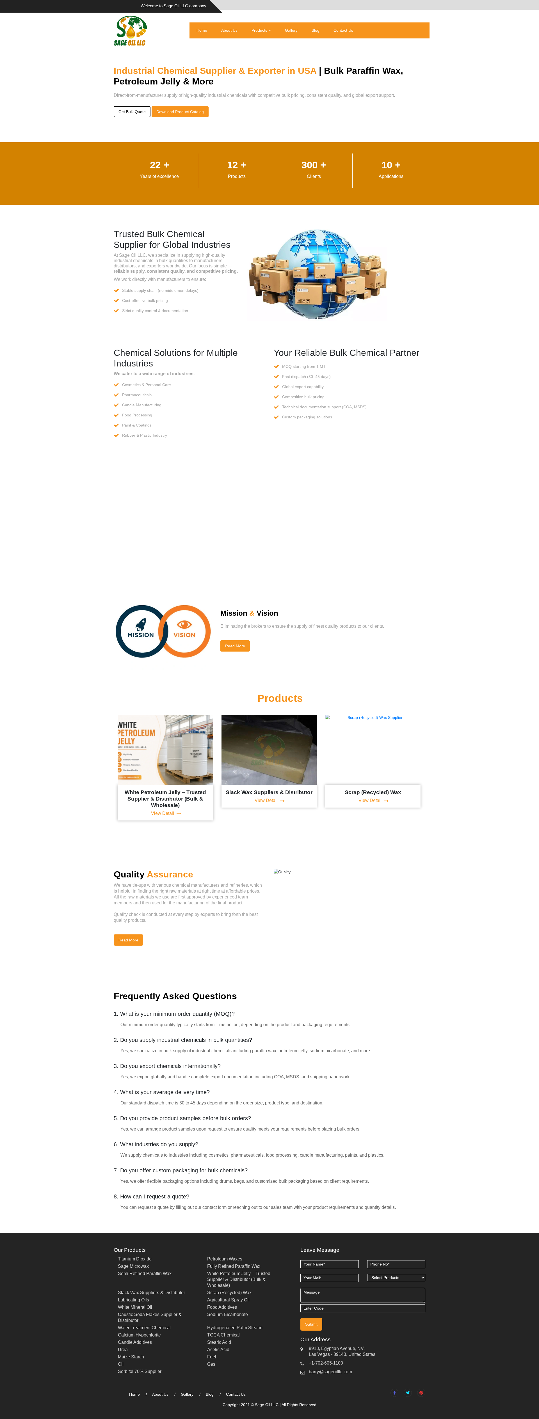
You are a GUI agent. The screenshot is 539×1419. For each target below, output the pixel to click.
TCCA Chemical (223, 1335)
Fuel (211, 1356)
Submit (311, 1324)
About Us (229, 30)
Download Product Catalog (180, 111)
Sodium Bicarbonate (227, 1314)
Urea (123, 1349)
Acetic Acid (218, 1349)
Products (260, 30)
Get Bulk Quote (132, 111)
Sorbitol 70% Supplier (139, 1371)
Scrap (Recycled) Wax (229, 1292)
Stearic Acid (219, 1342)
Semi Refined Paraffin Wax (145, 1273)
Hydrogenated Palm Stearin (234, 1327)
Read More (235, 646)
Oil (121, 1364)
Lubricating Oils (133, 1299)
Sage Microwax (133, 1266)
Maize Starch (131, 1356)
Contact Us (343, 30)
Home (202, 30)
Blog (315, 30)
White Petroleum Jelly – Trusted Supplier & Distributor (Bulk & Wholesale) (238, 1279)
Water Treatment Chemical (144, 1327)
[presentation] (107, 767)
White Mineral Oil (135, 1307)
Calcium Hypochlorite (139, 1335)
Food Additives (222, 1307)
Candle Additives (135, 1342)
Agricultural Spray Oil (228, 1299)
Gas (211, 1364)
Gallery (291, 30)
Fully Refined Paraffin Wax (233, 1266)
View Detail (163, 813)
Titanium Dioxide (135, 1259)
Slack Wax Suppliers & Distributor (151, 1292)
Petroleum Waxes (224, 1259)
